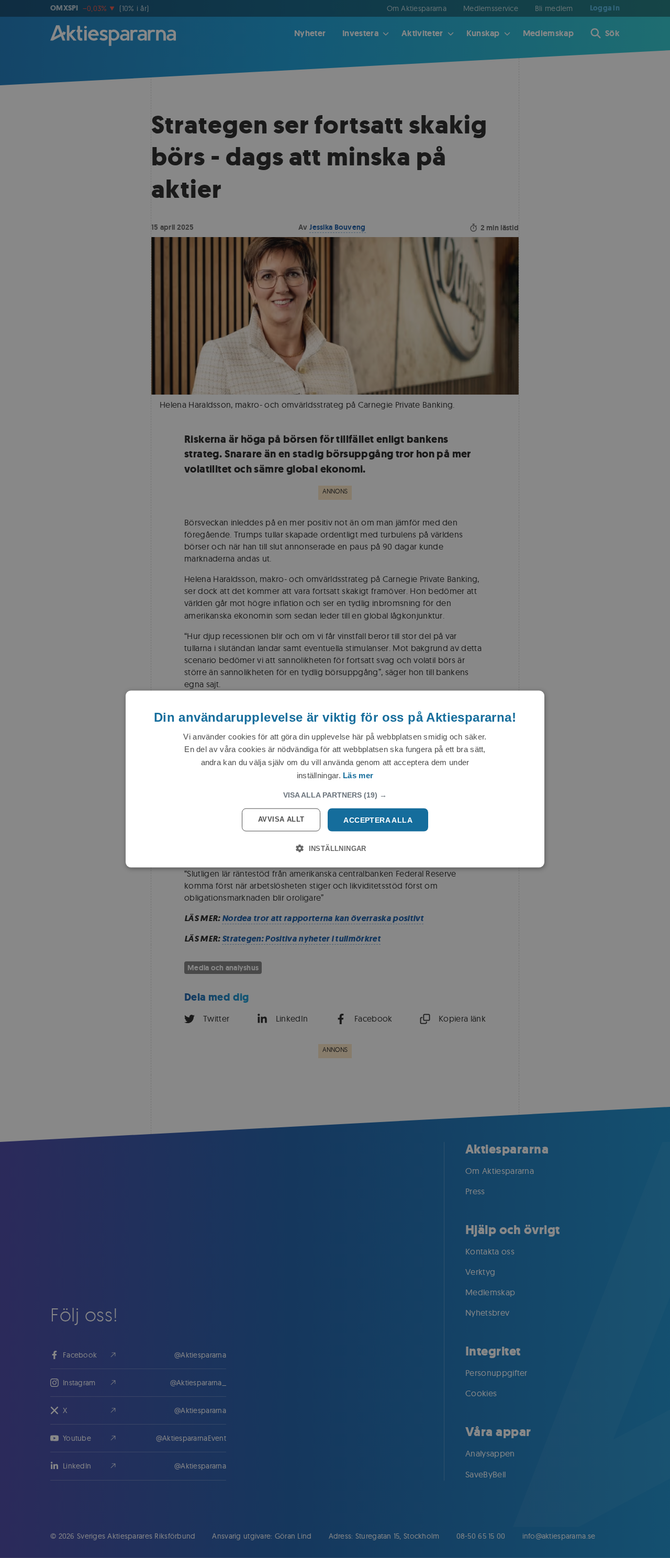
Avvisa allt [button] (281, 819)
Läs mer (358, 774)
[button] (335, 794)
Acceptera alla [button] (377, 819)
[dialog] (335, 779)
